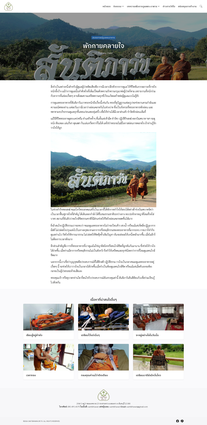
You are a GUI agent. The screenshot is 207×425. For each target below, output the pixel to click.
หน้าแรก (107, 6)
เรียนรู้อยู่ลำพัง (34, 335)
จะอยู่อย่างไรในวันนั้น (147, 335)
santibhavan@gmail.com (137, 406)
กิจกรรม (117, 6)
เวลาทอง (31, 375)
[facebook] (177, 421)
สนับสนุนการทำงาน (187, 6)
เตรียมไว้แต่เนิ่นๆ (90, 335)
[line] (182, 421)
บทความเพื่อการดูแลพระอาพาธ (142, 6)
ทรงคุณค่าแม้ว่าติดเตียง (94, 375)
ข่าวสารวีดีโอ (169, 6)
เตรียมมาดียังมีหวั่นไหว (148, 375)
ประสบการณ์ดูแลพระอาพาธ (103, 37)
